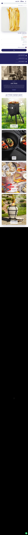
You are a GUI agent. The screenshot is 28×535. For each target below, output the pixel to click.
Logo (22, 1)
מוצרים (24, 5)
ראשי (26, 5)
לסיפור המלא (14, 89)
